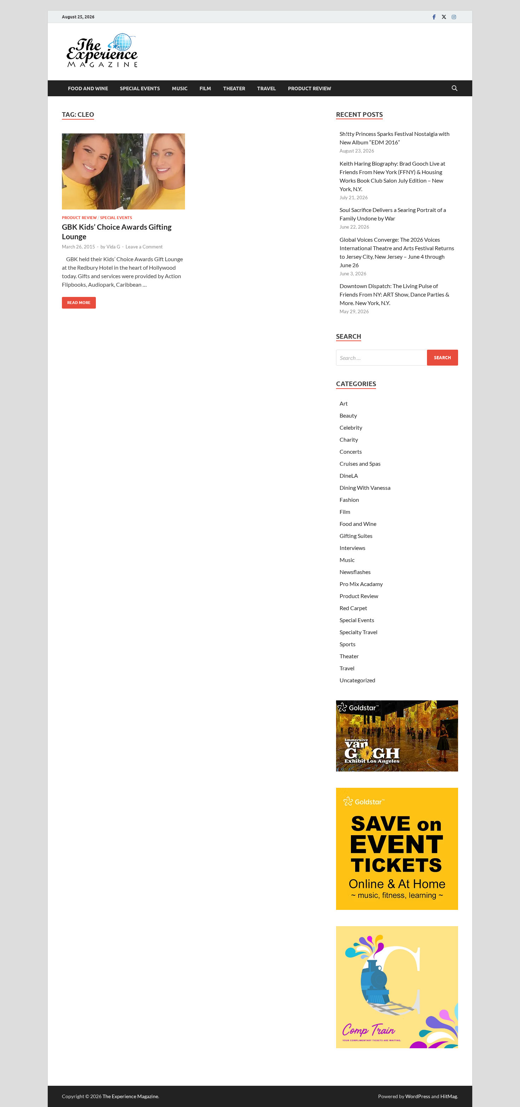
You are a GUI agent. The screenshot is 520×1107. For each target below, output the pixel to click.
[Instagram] (454, 17)
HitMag (448, 1096)
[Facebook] (434, 17)
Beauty (348, 415)
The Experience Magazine (130, 1096)
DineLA (349, 475)
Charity (349, 439)
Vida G (113, 246)
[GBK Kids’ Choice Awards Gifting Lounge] (123, 171)
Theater (234, 88)
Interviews (352, 547)
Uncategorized (357, 680)
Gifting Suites (356, 535)
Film (205, 88)
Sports (348, 644)
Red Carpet (353, 607)
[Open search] (454, 88)
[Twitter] (444, 17)
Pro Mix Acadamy (361, 583)
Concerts (351, 451)
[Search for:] (397, 358)
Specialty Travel (358, 632)
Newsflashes (355, 571)
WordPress (417, 1096)
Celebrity (351, 427)
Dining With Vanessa (365, 487)
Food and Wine (88, 88)
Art (344, 403)
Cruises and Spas (360, 463)
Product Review (309, 88)
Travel (266, 88)
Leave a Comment (144, 246)
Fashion (349, 499)
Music (179, 88)
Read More (76, 301)
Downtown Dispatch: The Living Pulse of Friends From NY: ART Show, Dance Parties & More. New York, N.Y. (394, 294)
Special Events (140, 88)
